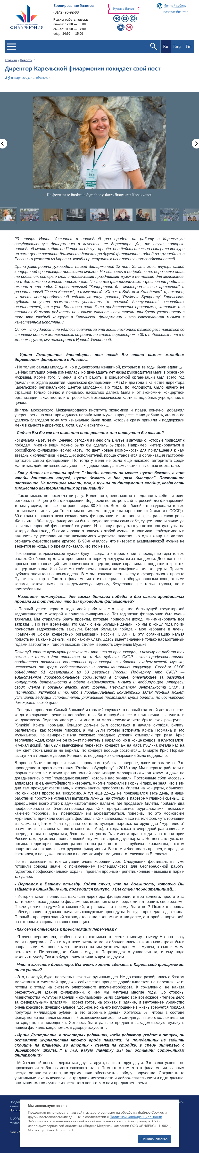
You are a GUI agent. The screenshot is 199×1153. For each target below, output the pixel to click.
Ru (165, 46)
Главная (11, 60)
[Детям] (129, 30)
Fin (189, 46)
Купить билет (123, 9)
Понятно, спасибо (154, 1139)
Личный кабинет (176, 6)
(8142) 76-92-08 (66, 12)
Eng (177, 46)
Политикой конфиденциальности (136, 1117)
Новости (26, 60)
